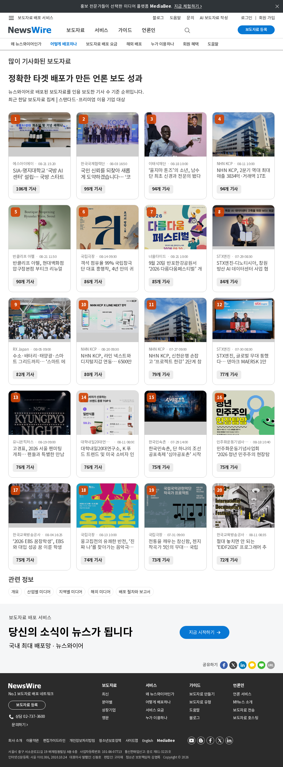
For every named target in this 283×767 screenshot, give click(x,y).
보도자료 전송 (244, 710)
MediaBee (166, 740)
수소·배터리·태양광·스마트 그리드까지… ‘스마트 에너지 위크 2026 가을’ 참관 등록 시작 (39, 359)
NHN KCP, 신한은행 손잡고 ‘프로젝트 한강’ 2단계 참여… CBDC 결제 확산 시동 (175, 359)
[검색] (187, 30)
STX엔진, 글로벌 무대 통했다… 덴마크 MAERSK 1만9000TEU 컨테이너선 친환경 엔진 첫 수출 (243, 359)
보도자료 (75, 30)
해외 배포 (134, 44)
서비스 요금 (155, 710)
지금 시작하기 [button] (201, 632)
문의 (190, 17)
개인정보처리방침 (82, 740)
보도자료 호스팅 (245, 717)
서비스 (101, 30)
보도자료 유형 (200, 702)
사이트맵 (131, 740)
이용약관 (32, 740)
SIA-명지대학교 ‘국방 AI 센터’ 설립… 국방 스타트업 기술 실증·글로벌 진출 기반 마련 (39, 174)
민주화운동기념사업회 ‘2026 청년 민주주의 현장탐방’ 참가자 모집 (243, 451)
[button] (224, 665)
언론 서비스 (242, 694)
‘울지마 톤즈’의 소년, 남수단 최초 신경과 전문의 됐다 (175, 173)
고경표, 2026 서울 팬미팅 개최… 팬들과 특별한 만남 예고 (38, 451)
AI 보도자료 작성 (214, 17)
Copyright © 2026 (176, 757)
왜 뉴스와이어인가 (26, 44)
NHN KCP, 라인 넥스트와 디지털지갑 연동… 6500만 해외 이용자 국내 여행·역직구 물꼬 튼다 (107, 359)
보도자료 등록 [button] (27, 704)
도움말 (175, 17)
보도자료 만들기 (201, 694)
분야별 (107, 702)
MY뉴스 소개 (243, 702)
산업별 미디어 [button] (39, 591)
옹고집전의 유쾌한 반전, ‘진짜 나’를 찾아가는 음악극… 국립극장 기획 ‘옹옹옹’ (107, 544)
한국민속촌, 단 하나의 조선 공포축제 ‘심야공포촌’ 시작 (175, 451)
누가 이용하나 (162, 44)
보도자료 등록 (256, 29)
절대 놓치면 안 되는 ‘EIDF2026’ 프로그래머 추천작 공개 (242, 544)
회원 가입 (267, 17)
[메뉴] (12, 18)
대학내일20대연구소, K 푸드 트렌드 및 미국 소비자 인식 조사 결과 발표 (107, 451)
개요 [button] (15, 591)
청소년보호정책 (110, 740)
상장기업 (109, 710)
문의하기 (20, 724)
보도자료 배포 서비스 (35, 17)
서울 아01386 (39, 757)
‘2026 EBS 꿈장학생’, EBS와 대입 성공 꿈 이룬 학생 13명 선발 (38, 544)
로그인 (246, 17)
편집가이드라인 (54, 740)
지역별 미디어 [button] (70, 591)
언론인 (149, 30)
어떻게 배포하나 (63, 44)
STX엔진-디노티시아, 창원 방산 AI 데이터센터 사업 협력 (242, 266)
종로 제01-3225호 (158, 752)
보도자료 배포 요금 (101, 44)
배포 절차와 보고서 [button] (135, 591)
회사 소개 (15, 740)
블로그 (158, 17)
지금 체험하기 (188, 6)
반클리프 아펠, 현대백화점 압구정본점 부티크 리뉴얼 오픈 (38, 266)
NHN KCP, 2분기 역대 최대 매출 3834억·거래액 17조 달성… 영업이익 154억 (243, 173)
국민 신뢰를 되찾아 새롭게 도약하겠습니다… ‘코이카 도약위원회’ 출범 (106, 174)
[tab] (121, 685)
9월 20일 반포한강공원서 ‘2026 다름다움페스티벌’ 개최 (175, 266)
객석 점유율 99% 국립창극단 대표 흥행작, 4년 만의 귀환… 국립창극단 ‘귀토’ (107, 266)
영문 (105, 717)
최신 (105, 694)
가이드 (125, 30)
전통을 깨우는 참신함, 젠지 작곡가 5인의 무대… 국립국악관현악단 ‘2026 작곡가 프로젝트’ (175, 544)
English (147, 740)
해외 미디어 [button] (100, 591)
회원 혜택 (191, 44)
